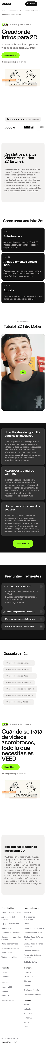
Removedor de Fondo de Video (32, 956)
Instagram (28, 1018)
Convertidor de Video (10, 948)
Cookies (27, 985)
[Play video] (23, 372)
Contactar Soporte (31, 990)
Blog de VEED (6, 987)
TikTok (26, 1022)
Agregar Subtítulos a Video (8, 918)
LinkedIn (27, 1009)
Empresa (5, 977)
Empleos (27, 972)
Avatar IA (27, 912)
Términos (27, 981)
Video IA (27, 924)
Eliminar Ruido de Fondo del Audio (33, 938)
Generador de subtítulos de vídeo (11, 938)
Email (26, 1027)
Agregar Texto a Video (10, 924)
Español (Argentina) (9, 1042)
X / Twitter (28, 1013)
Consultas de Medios (32, 994)
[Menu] (42, 3)
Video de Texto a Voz (32, 951)
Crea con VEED (15, 11)
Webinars (5, 996)
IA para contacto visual (33, 932)
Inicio (3, 11)
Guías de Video (7, 1000)
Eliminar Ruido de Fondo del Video (33, 945)
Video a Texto (6, 953)
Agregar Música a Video (10, 912)
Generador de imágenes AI (29, 918)
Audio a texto (6, 928)
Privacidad (28, 977)
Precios (4, 972)
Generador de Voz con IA (34, 928)
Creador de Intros (31, 11)
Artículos (4, 991)
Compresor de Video (9, 944)
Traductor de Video (9, 957)
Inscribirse (31, 4)
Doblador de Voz (30, 962)
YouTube (27, 1005)
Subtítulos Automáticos (10, 932)
